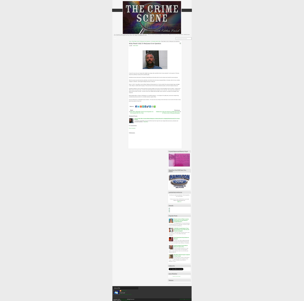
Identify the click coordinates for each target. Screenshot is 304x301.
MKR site (128, 300)
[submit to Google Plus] (141, 106)
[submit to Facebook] (136, 106)
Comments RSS (188, 299)
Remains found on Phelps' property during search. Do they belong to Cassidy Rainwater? (181, 220)
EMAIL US (179, 201)
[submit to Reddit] (152, 106)
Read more (146, 121)
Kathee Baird (135, 45)
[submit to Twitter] (138, 106)
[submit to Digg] (145, 106)
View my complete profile (125, 294)
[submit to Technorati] (155, 106)
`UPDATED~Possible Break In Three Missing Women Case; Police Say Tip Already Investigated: (181, 229)
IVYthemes (123, 300)
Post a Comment (132, 128)
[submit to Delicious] (148, 106)
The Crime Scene (123, 299)
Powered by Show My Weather (176, 276)
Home (115, 38)
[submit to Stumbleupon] (143, 106)
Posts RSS (182, 299)
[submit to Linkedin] (150, 106)
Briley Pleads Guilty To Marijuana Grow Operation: (145, 43)
